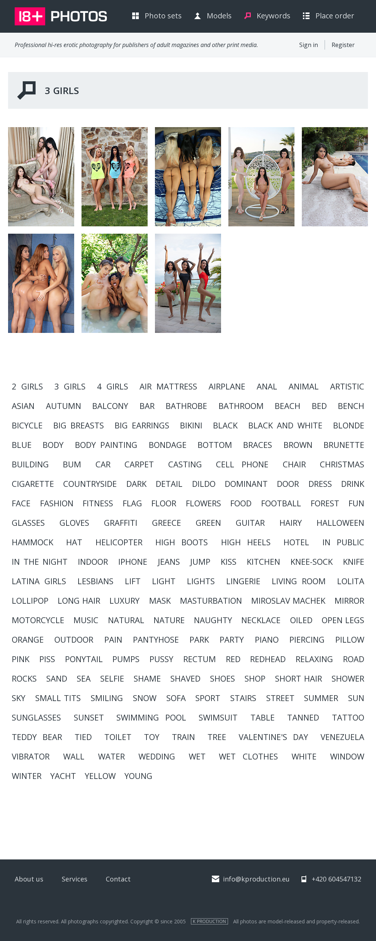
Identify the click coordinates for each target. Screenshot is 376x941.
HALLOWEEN (340, 522)
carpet (139, 464)
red (233, 658)
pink (20, 658)
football (281, 503)
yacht (63, 775)
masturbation (211, 600)
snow (144, 697)
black (225, 425)
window (347, 756)
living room (299, 580)
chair (294, 464)
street (280, 697)
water (111, 756)
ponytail (84, 658)
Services (74, 878)
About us (29, 878)
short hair (298, 678)
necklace (261, 619)
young (138, 775)
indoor (93, 561)
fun (356, 503)
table (262, 717)
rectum (199, 658)
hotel (296, 541)
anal (267, 386)
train (183, 736)
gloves (74, 522)
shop (255, 678)
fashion (56, 503)
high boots (181, 541)
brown (297, 444)
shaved (185, 678)
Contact (118, 878)
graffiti (120, 522)
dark (136, 483)
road (353, 658)
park (199, 639)
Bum (72, 464)
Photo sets (163, 16)
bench (351, 405)
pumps (126, 658)
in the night (40, 561)
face (21, 503)
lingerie (243, 580)
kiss (228, 561)
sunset (89, 717)
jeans (169, 561)
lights (201, 580)
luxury (124, 600)
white (304, 756)
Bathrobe (186, 405)
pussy (161, 658)
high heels (246, 541)
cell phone (242, 464)
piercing (307, 639)
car (103, 464)
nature (169, 619)
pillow (349, 639)
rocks (24, 678)
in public (343, 541)
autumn (63, 405)
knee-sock (311, 561)
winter (26, 775)
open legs (343, 619)
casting (185, 464)
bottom (215, 444)
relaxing (314, 658)
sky (18, 697)
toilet (117, 736)
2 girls (27, 386)
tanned (303, 717)
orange (28, 639)
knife (353, 561)
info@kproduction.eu (256, 878)
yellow (100, 775)
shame (147, 678)
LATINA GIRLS (39, 580)
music (85, 619)
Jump (200, 561)
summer (321, 697)
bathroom (241, 405)
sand (56, 678)
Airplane (227, 386)
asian (23, 405)
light (164, 580)
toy (151, 736)
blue (22, 444)
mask (160, 600)
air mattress (168, 386)
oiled (301, 619)
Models (219, 16)
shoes (222, 678)
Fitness (98, 503)
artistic (347, 386)
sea (84, 678)
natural (126, 619)
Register (343, 45)
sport (207, 697)
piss (47, 658)
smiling (107, 697)
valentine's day (273, 736)
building (30, 464)
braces (257, 444)
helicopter (118, 541)
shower (348, 678)
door (288, 483)
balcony (110, 405)
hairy (290, 522)
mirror (349, 600)
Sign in (308, 45)
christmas (342, 464)
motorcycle (38, 619)
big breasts (78, 425)
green (208, 522)
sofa (176, 697)
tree (216, 736)
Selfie (112, 678)
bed (319, 405)
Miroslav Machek (288, 600)
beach (287, 405)
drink (352, 483)
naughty (213, 619)
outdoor (73, 639)
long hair (79, 600)
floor (163, 503)
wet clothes (248, 756)
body (53, 444)
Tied (83, 736)
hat (74, 541)
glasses (28, 522)
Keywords (273, 16)
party (232, 639)
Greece (166, 522)
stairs (243, 697)
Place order (334, 16)
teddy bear (37, 736)
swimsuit (218, 717)
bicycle (27, 425)
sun (356, 697)
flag (132, 503)
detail (169, 483)
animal (304, 386)
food (241, 503)
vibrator (31, 756)
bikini (191, 425)
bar (147, 405)
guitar (250, 522)
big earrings (142, 425)
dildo (204, 483)
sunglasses (36, 717)
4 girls (112, 386)
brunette (343, 444)
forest (325, 503)
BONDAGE (168, 444)
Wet (197, 756)
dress (320, 483)
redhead (268, 658)
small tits (58, 697)
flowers (203, 503)
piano (267, 639)
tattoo (348, 717)
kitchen (263, 561)
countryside (90, 483)
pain (113, 639)
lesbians (95, 580)
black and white (285, 425)
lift (133, 580)
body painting (106, 444)
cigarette (33, 483)
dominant (246, 483)
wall (73, 756)
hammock (32, 541)
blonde (348, 425)
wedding (156, 756)
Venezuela (342, 736)
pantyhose (156, 639)
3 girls (70, 386)
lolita (350, 580)
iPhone (132, 561)
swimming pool (151, 717)
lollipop (30, 600)
